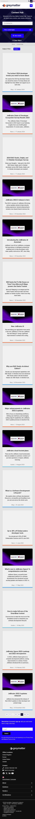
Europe (4, 757)
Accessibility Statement (9, 811)
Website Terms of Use (9, 739)
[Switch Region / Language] (34, 1)
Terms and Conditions (9, 807)
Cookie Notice (13, 806)
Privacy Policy (29, 737)
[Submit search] (29, 1)
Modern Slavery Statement (10, 809)
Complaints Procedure (9, 812)
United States (6, 759)
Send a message (9, 770)
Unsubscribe (18, 811)
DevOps (16, 49)
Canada (4, 761)
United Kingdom (6, 755)
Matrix (5, 815)
